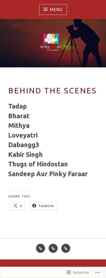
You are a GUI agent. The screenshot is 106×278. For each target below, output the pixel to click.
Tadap (17, 106)
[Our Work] (53, 248)
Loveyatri (23, 135)
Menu (56, 9)
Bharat (18, 116)
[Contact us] (65, 248)
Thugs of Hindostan (38, 164)
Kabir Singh (25, 154)
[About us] (40, 248)
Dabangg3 (23, 144)
